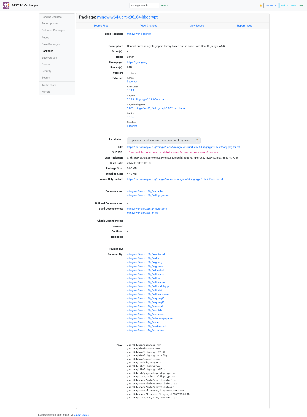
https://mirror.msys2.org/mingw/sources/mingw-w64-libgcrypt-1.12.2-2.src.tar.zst (175, 179)
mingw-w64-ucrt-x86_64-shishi (144, 310)
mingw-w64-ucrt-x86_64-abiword (146, 254)
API (301, 5)
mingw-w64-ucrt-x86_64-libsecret (146, 282)
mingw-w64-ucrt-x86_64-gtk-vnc (145, 266)
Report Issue (244, 25)
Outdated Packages (53, 30)
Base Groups (49, 57)
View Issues (197, 25)
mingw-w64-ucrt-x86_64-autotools (147, 208)
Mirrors (46, 91)
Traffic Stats (49, 85)
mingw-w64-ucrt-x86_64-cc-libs (145, 191)
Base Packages (51, 44)
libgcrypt (132, 81)
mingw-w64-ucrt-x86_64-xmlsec (145, 330)
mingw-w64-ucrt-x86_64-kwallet (145, 270)
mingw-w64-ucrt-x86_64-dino (143, 258)
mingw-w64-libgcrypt (139, 33)
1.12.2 (130, 90)
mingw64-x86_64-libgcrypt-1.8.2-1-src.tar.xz (160, 108)
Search (164, 5)
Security (46, 71)
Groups (46, 64)
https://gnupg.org (137, 62)
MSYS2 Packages (24, 5)
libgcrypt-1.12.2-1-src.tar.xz (152, 99)
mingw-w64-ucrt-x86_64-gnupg (144, 262)
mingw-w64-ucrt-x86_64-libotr (144, 278)
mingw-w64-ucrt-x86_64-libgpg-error (148, 195)
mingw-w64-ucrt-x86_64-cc (142, 212)
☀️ (260, 5)
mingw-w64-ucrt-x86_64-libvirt (144, 290)
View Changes (148, 25)
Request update (81, 415)
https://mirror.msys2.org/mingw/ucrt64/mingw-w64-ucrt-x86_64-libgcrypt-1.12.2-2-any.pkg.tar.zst (183, 147)
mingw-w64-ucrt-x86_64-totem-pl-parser (150, 318)
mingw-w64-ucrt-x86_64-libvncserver (148, 294)
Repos (45, 37)
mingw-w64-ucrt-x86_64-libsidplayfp (148, 286)
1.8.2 (130, 108)
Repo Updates (50, 23)
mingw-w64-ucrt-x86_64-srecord (145, 314)
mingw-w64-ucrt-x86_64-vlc (143, 322)
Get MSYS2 (271, 5)
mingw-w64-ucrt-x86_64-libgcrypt (127, 17)
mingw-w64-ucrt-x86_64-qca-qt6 (145, 302)
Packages (47, 51)
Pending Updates (52, 17)
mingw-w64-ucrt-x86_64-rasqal (145, 306)
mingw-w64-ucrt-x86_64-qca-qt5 (145, 298)
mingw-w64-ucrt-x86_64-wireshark (147, 326)
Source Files (101, 25)
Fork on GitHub (288, 5)
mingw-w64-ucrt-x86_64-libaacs (145, 274)
